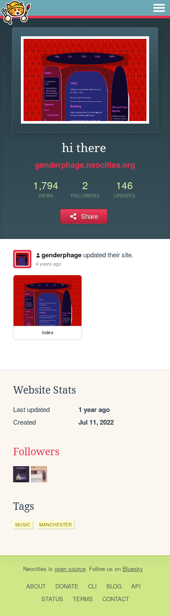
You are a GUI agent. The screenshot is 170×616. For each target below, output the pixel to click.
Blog (114, 586)
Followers (36, 451)
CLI (92, 586)
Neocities (35, 568)
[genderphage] (22, 259)
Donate (66, 586)
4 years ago (48, 263)
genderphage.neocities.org (85, 164)
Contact (115, 599)
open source (69, 568)
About (36, 586)
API (136, 586)
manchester (55, 524)
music (23, 524)
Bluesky (132, 568)
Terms (83, 599)
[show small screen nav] (159, 8)
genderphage (61, 255)
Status (52, 599)
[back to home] (16, 12)
